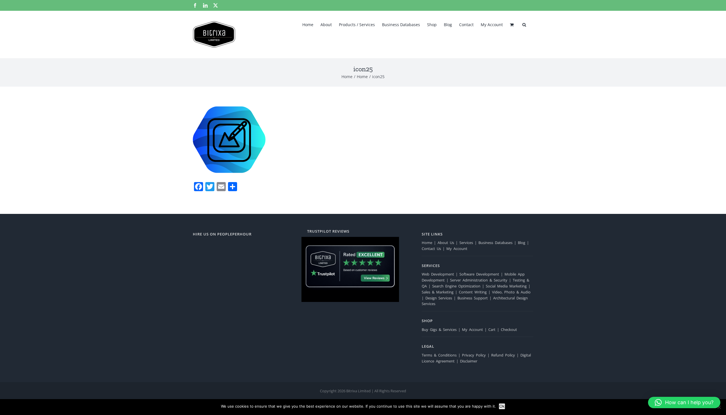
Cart (491, 329)
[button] (524, 24)
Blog (521, 242)
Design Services (438, 298)
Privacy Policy (474, 355)
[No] (719, 407)
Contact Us (431, 248)
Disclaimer (468, 361)
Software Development (479, 274)
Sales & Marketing (437, 292)
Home (427, 242)
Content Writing (473, 292)
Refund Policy (503, 355)
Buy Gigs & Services (439, 329)
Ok (502, 406)
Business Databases (495, 242)
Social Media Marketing (506, 286)
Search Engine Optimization (456, 286)
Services (466, 242)
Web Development (438, 274)
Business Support (472, 298)
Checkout (509, 329)
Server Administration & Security (478, 280)
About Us (446, 242)
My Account (456, 248)
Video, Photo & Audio (511, 292)
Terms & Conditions (439, 355)
